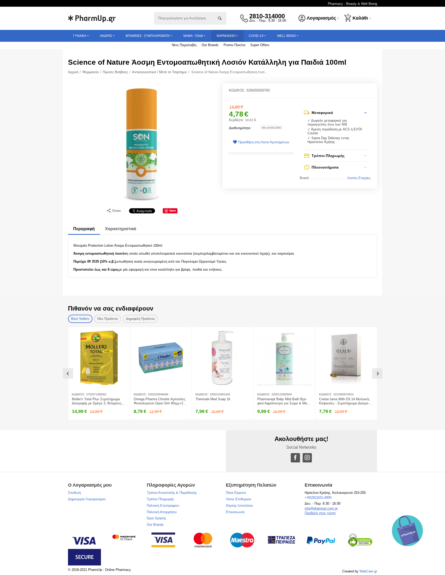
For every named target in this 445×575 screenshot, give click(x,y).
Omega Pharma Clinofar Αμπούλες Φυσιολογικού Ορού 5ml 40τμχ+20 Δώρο (159, 401)
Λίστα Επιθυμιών (238, 499)
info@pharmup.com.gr (321, 508)
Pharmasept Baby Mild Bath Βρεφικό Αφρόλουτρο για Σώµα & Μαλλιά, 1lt (283, 401)
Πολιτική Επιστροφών (163, 505)
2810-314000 (267, 16)
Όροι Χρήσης (156, 518)
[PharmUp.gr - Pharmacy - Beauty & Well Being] (92, 18)
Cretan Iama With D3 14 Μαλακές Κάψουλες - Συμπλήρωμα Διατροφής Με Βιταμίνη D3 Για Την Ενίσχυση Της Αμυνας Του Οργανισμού (346, 401)
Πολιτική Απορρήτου (162, 512)
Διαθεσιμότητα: (240, 128)
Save (172, 210)
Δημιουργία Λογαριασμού (87, 499)
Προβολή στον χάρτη (320, 513)
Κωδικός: (237, 90)
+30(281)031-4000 (318, 497)
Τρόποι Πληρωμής (160, 499)
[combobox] (190, 18)
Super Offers (259, 45)
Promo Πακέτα (234, 45)
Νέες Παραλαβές (184, 45)
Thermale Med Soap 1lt (212, 399)
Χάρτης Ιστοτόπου (239, 505)
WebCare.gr (368, 571)
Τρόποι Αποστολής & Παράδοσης (171, 493)
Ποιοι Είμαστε (236, 493)
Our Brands (210, 45)
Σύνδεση (74, 493)
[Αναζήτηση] (220, 18)
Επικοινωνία (235, 512)
